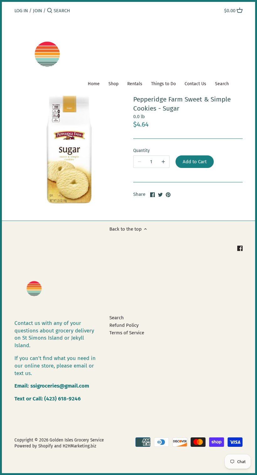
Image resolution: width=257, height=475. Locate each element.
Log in (21, 10)
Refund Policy (124, 325)
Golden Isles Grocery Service (77, 440)
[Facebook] (240, 248)
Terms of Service (126, 333)
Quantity (141, 150)
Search (116, 318)
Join (37, 10)
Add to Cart (195, 161)
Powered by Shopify (33, 446)
